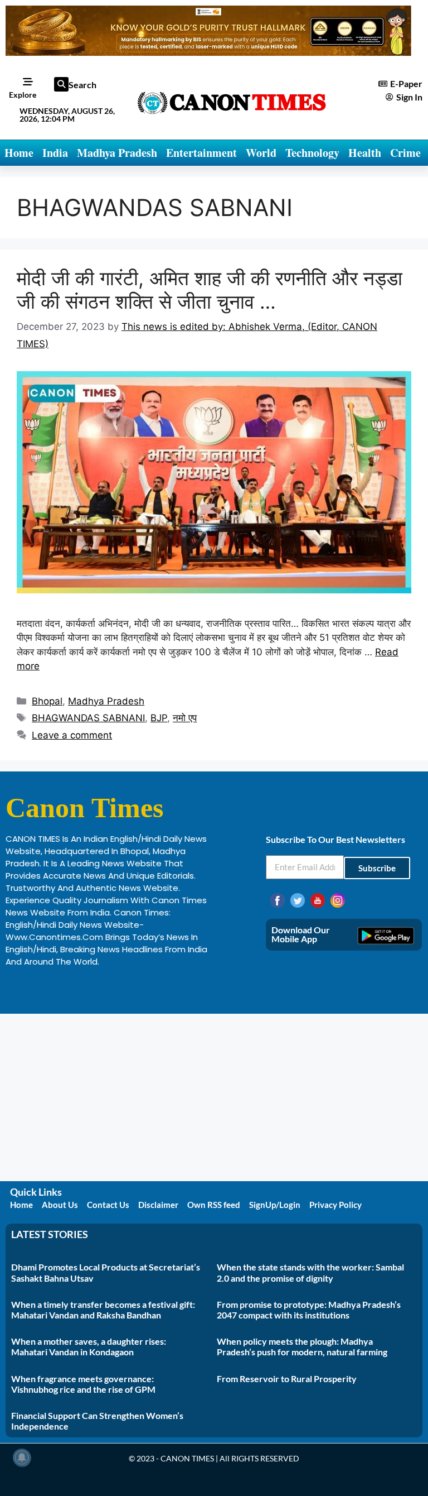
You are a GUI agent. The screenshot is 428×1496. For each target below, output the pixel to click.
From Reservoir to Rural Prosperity (287, 1378)
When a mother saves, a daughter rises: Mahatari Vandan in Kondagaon (88, 1346)
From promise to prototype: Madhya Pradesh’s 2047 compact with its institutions (309, 1309)
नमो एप (185, 717)
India (55, 153)
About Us (60, 1205)
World (261, 153)
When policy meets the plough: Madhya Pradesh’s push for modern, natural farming (302, 1346)
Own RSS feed (213, 1205)
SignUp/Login (274, 1205)
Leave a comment (72, 735)
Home (18, 153)
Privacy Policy (335, 1205)
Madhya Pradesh (117, 153)
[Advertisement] (214, 1097)
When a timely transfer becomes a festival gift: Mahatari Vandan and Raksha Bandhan (103, 1309)
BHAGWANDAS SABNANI (88, 717)
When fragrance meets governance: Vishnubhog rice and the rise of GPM (83, 1383)
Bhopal (47, 701)
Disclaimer (158, 1205)
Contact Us (108, 1205)
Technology (312, 153)
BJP (158, 717)
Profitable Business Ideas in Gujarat (79, 985)
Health (364, 153)
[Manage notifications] (22, 1457)
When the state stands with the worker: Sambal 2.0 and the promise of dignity (310, 1272)
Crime (405, 153)
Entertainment (201, 153)
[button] (61, 84)
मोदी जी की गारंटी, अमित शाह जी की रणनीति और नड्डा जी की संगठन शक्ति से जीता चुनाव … (209, 289)
